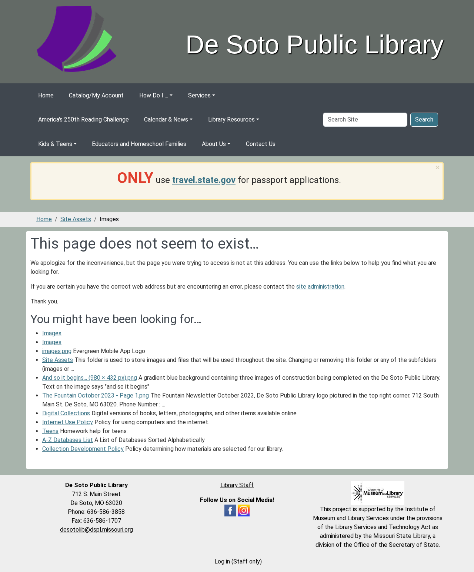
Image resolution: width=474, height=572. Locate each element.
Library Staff (237, 485)
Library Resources (231, 119)
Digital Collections (66, 413)
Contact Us (261, 143)
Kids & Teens (55, 143)
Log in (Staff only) (238, 561)
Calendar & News (166, 119)
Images (51, 333)
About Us (214, 143)
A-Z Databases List (67, 439)
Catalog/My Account (96, 95)
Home (46, 95)
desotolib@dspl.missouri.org (96, 529)
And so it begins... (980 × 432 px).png (89, 377)
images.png (56, 351)
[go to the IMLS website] (378, 493)
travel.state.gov (204, 180)
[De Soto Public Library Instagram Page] (244, 509)
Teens (50, 431)
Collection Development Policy (83, 448)
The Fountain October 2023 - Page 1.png (95, 395)
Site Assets (75, 219)
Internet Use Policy (67, 422)
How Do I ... (153, 95)
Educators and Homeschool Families (139, 143)
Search (424, 119)
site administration (320, 286)
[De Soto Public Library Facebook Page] (230, 509)
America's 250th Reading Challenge (83, 119)
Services (199, 95)
